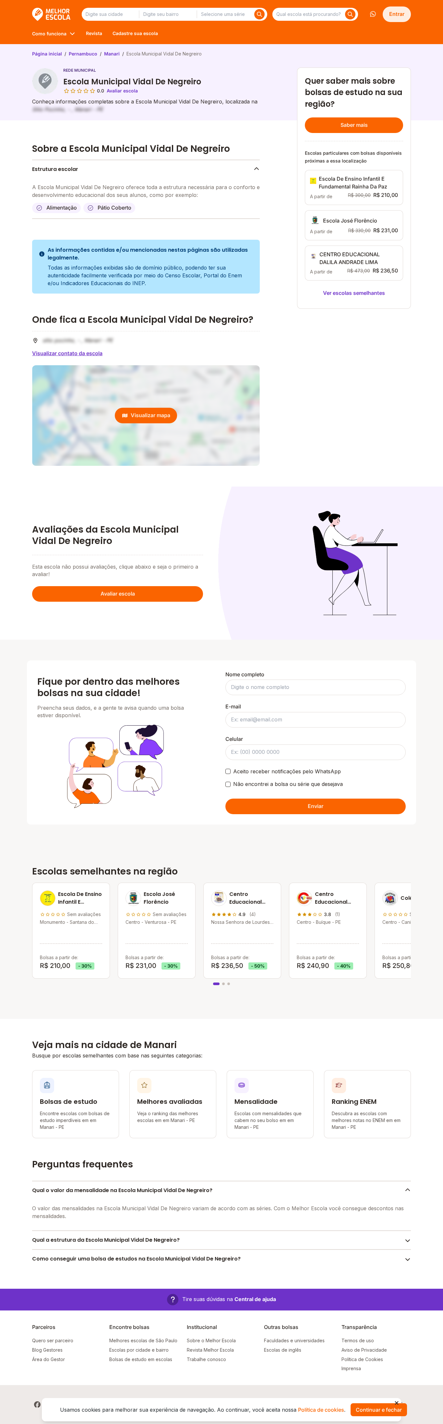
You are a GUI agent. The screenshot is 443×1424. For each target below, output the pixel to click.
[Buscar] (259, 14)
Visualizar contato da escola (67, 353)
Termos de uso (357, 1340)
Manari (112, 53)
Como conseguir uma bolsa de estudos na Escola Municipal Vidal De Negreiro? (136, 1258)
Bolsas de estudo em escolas (140, 1359)
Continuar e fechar (379, 1409)
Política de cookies (321, 1409)
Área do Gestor (48, 1359)
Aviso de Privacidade (364, 1350)
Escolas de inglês (282, 1350)
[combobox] (110, 14)
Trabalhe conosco (206, 1359)
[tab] (216, 984)
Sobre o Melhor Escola (211, 1340)
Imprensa (351, 1368)
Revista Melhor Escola (210, 1350)
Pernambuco (83, 53)
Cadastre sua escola (135, 33)
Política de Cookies (362, 1359)
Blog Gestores (47, 1350)
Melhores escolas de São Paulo (143, 1340)
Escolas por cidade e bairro (139, 1350)
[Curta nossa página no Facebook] (37, 1404)
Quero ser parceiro (52, 1340)
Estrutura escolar (55, 169)
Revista (94, 33)
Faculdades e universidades (294, 1340)
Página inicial (47, 53)
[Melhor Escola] (51, 14)
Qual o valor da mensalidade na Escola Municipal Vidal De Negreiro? (122, 1190)
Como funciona (49, 33)
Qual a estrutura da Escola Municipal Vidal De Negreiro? (106, 1240)
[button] (221, 1299)
